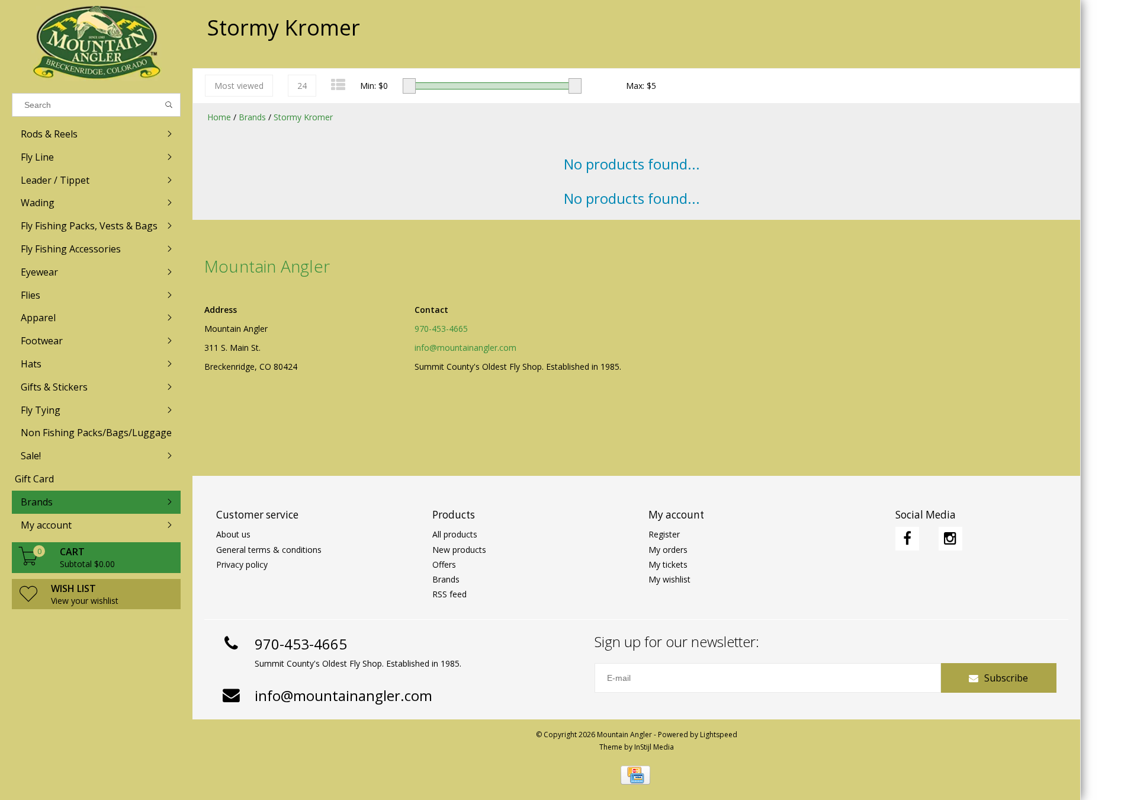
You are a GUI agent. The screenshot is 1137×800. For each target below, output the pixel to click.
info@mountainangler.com (465, 347)
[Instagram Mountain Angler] (950, 539)
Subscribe (1006, 677)
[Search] (169, 105)
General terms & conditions (269, 549)
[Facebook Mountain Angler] (907, 539)
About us (233, 534)
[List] (338, 84)
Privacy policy (242, 564)
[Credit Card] (635, 775)
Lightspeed (718, 734)
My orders (668, 549)
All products (454, 534)
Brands (252, 117)
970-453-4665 (441, 328)
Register (664, 534)
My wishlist (669, 579)
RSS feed (449, 594)
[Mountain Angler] (96, 43)
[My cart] (28, 562)
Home (219, 117)
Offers (444, 564)
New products (459, 549)
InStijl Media (654, 747)
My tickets (668, 564)
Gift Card (34, 478)
